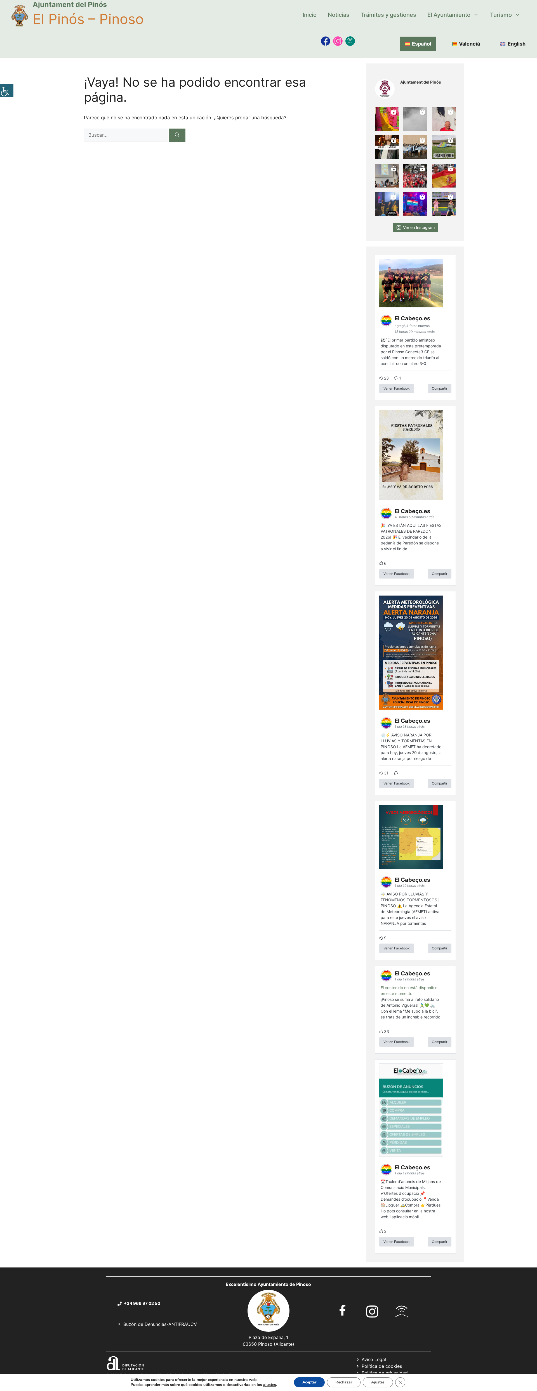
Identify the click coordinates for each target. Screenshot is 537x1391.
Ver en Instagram (419, 227)
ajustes (269, 1384)
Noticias (338, 14)
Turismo (501, 14)
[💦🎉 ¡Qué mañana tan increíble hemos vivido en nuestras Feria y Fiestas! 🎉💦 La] (387, 119)
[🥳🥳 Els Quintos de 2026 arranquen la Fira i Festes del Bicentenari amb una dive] (415, 147)
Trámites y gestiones (388, 14)
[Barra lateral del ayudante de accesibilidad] (6, 90)
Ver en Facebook (396, 388)
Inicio (310, 14)
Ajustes (378, 1382)
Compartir (439, 388)
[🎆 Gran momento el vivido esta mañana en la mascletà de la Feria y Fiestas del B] (415, 119)
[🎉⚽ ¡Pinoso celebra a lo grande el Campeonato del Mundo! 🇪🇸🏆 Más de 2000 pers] (415, 176)
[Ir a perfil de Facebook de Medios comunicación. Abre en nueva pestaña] (325, 41)
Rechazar (343, 1382)
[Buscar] (177, 135)
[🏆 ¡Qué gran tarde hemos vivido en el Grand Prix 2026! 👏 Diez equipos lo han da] (444, 147)
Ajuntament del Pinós (70, 4)
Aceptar (309, 1382)
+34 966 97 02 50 (142, 1303)
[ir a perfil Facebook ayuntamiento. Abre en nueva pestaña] (343, 1310)
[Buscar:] (126, 135)
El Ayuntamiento (448, 14)
